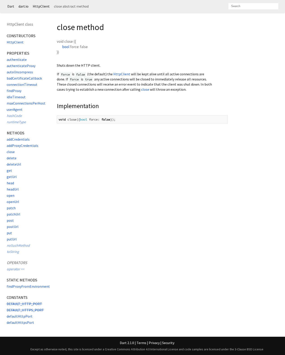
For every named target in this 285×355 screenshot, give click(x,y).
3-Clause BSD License (249, 349)
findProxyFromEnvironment (28, 286)
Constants (17, 297)
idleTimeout (16, 97)
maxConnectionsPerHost (26, 103)
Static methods (22, 280)
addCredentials (18, 139)
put (9, 233)
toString (13, 251)
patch (11, 208)
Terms (141, 343)
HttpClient (41, 6)
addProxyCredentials (22, 145)
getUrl (12, 176)
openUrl (13, 201)
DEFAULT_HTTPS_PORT (25, 310)
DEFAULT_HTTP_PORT (24, 304)
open (10, 195)
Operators (17, 262)
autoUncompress (20, 72)
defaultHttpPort (20, 316)
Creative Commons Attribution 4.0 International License (141, 349)
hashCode (14, 115)
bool (65, 46)
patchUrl (13, 214)
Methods (15, 132)
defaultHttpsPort (20, 322)
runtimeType (16, 122)
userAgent (14, 109)
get (9, 170)
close (11, 152)
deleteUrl (14, 164)
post (10, 220)
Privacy (154, 343)
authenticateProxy (21, 66)
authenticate (17, 59)
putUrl (12, 239)
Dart (10, 6)
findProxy (14, 90)
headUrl (13, 189)
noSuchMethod (18, 245)
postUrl (12, 226)
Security (168, 343)
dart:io (23, 6)
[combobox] (253, 6)
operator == (15, 269)
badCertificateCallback (24, 78)
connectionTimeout (22, 84)
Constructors (21, 35)
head (10, 183)
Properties (18, 53)
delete (11, 158)
